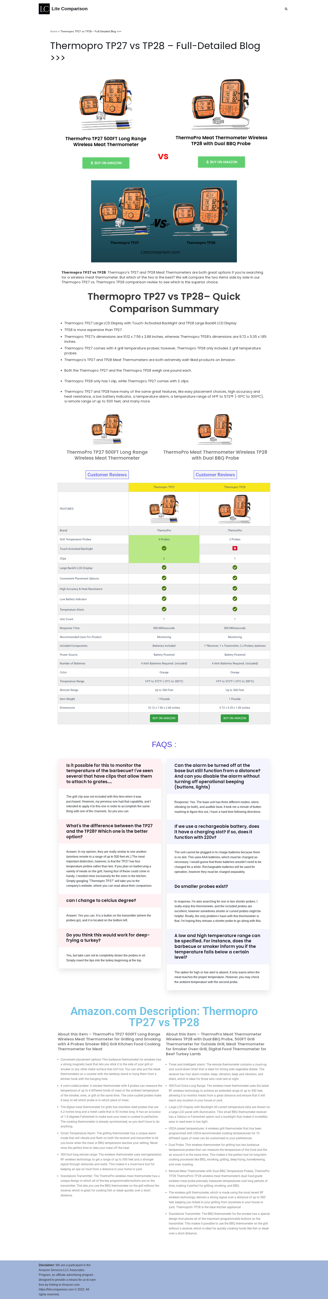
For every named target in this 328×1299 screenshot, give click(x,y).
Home (53, 31)
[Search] (286, 8)
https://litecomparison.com (56, 1289)
